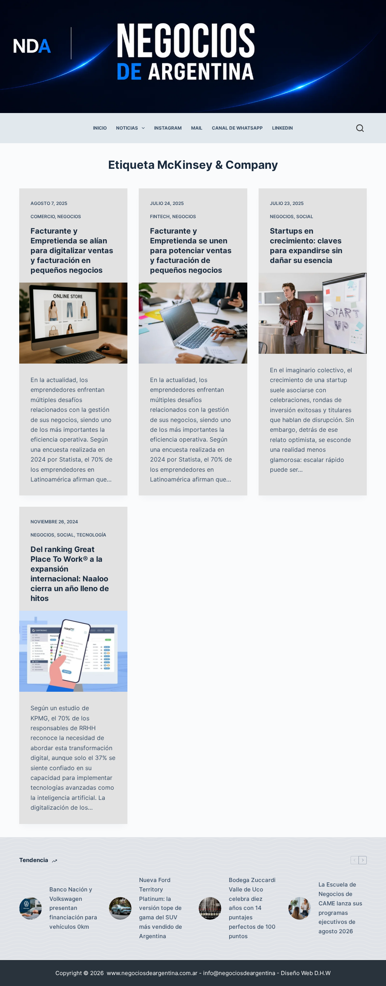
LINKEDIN (282, 128)
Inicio (100, 128)
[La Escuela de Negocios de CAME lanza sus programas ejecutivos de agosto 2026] (299, 908)
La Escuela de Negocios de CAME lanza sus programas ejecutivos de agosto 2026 (340, 908)
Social (304, 216)
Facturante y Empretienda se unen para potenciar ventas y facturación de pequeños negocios (190, 250)
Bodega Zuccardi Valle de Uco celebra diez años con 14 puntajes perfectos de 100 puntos (252, 908)
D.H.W (322, 973)
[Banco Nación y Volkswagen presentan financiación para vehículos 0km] (30, 908)
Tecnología (91, 535)
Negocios (69, 216)
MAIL (196, 128)
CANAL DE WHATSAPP (237, 128)
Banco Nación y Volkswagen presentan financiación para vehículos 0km (73, 908)
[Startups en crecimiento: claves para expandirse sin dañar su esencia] (313, 313)
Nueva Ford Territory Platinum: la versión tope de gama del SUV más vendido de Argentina (160, 908)
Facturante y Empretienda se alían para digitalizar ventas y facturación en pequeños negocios (72, 250)
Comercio (43, 216)
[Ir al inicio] (174, 56)
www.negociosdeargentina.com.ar (152, 973)
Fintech (160, 216)
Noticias (127, 128)
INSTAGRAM (168, 128)
